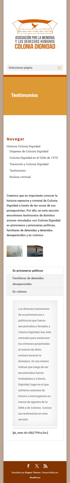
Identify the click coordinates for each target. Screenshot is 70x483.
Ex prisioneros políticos (28, 270)
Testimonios (18, 170)
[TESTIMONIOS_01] (35, 251)
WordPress (35, 477)
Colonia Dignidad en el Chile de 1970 (34, 158)
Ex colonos (20, 291)
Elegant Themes (33, 472)
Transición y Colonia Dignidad (29, 164)
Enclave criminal (20, 177)
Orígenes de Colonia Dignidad (29, 151)
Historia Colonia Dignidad (23, 146)
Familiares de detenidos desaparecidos (28, 281)
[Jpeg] (15, 251)
